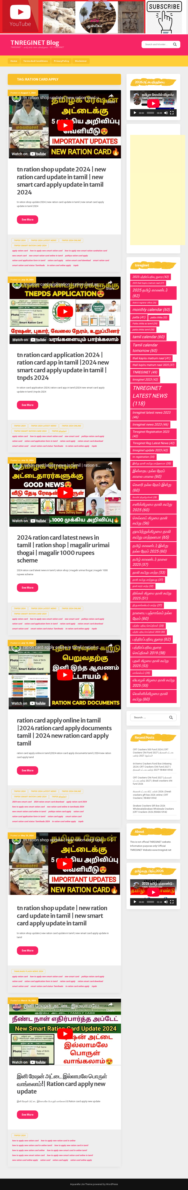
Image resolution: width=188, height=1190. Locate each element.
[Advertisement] (157, 190)
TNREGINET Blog (34, 42)
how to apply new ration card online (28, 1150)
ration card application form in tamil (28, 260)
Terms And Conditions (35, 61)
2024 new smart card (21, 802)
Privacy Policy (61, 61)
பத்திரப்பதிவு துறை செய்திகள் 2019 (148, 650)
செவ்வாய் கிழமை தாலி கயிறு (149, 521)
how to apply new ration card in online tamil (32, 1145)
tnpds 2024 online (71, 240)
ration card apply (55, 260)
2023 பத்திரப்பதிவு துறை (150, 277)
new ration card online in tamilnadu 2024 (65, 807)
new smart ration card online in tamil (46, 256)
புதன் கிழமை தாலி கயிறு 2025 (150, 663)
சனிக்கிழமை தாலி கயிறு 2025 (152, 507)
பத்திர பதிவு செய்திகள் (148, 625)
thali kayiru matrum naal (151, 358)
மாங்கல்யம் (141, 673)
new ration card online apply (25, 1160)
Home (13, 61)
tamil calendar (148, 337)
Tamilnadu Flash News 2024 (28, 971)
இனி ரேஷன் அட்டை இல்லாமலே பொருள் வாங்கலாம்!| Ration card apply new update (62, 1084)
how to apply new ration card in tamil (71, 1145)
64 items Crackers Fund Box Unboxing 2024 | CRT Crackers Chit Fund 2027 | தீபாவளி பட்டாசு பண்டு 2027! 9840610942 (153, 766)
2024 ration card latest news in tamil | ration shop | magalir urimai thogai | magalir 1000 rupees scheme (63, 549)
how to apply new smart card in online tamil (67, 1150)
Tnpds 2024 (19, 240)
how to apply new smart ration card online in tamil (70, 1155)
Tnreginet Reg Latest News (153, 443)
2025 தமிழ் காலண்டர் (150, 293)
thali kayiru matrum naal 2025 (153, 365)
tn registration (143, 456)
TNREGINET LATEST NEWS (149, 396)
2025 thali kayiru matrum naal (148, 283)
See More (27, 219)
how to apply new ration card (25, 1140)
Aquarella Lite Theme (81, 1184)
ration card (17, 441)
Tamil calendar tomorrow (144, 348)
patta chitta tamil (143, 329)
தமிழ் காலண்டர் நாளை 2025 (149, 562)
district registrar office (144, 303)
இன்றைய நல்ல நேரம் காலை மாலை (148, 474)
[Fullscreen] (172, 113)
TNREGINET (144, 372)
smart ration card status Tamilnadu (28, 265)
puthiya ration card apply (76, 256)
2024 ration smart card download (49, 802)
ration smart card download (78, 260)
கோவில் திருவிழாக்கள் (144, 497)
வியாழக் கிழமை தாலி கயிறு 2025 (153, 682)
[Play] (135, 113)
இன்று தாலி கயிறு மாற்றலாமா (151, 463)
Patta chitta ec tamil (144, 323)
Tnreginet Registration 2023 (150, 434)
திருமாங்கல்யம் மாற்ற (147, 605)
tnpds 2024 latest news (43, 240)
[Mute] (166, 113)
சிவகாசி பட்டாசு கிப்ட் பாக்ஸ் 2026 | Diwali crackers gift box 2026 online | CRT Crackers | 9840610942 (152, 794)
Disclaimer (81, 61)
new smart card (19, 256)
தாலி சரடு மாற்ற (142, 586)
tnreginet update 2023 (150, 450)
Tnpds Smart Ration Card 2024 (30, 245)
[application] (153, 103)
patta (138, 317)
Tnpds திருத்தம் (59, 431)
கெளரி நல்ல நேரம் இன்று (151, 487)
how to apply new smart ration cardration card (86, 251)
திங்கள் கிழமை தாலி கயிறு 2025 (151, 595)
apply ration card (20, 251)
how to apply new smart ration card (46, 251)
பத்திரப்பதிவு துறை (151, 639)
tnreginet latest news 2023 (151, 415)
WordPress (112, 1184)
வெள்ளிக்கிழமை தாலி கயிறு (150, 696)
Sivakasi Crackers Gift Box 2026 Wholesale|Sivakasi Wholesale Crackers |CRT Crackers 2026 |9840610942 (153, 808)
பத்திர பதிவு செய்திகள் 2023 (148, 632)
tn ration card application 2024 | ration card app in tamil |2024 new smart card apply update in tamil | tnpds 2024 (63, 366)
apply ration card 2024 (76, 802)
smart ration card (101, 260)
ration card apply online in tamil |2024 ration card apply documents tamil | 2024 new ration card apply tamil (64, 732)
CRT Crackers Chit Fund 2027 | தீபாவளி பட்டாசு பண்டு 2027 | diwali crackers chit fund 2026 (152, 780)
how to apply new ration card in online (58, 1140)
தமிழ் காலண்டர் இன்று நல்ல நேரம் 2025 (150, 548)
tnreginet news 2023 (150, 424)
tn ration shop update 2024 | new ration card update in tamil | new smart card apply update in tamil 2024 (61, 181)
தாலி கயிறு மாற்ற (148, 572)
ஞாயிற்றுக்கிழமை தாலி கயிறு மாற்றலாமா (151, 534)
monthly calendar (151, 309)
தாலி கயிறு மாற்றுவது (147, 579)
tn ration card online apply (59, 265)
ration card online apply (81, 1160)
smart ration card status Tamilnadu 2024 (31, 821)
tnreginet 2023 (145, 379)
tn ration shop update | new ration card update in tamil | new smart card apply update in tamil (62, 915)
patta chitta (158, 317)
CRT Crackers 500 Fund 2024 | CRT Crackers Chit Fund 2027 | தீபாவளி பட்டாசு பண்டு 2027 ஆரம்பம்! (153, 752)
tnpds (75, 265)
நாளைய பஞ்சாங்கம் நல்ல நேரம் (152, 616)
